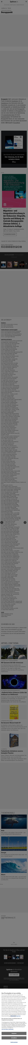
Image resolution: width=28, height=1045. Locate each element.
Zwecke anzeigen (14, 1042)
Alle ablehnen (14, 1037)
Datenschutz (13, 1016)
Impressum (18, 1016)
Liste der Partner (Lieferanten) (7, 1029)
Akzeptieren (14, 1033)
